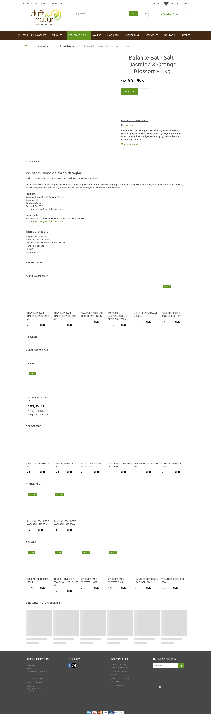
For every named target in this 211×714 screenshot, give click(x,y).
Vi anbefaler (33, 484)
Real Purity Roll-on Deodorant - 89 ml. (92, 314)
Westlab (130, 125)
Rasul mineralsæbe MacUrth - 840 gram (65, 522)
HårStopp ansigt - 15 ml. (38, 464)
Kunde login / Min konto (120, 664)
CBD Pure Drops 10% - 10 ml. (173, 464)
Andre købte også (37, 350)
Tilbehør (31, 337)
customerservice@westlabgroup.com (44, 221)
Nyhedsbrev (115, 682)
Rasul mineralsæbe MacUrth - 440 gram (38, 522)
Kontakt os (27, 3)
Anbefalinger (34, 262)
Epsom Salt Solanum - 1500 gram (120, 464)
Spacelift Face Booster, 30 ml (116, 580)
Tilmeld (181, 665)
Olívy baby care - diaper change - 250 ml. (65, 316)
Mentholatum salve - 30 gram (146, 314)
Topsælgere (33, 426)
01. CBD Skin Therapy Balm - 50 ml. (92, 464)
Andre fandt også (37, 276)
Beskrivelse (33, 161)
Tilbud (30, 363)
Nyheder (31, 542)
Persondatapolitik (118, 685)
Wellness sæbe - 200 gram (172, 580)
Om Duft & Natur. (41, 3)
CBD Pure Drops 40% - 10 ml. (65, 464)
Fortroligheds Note (119, 668)
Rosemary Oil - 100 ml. (38, 398)
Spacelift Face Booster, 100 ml (89, 580)
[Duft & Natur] (46, 17)
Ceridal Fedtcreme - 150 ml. (38, 580)
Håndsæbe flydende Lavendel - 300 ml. (146, 580)
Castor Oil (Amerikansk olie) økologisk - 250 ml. (118, 316)
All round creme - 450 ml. (146, 464)
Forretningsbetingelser (120, 678)
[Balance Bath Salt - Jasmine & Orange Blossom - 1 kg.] (71, 99)
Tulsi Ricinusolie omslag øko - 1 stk (171, 314)
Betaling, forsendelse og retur (123, 671)
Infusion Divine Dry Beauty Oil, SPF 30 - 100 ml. (66, 582)
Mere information (130, 144)
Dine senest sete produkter (43, 603)
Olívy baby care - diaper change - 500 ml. (38, 316)
